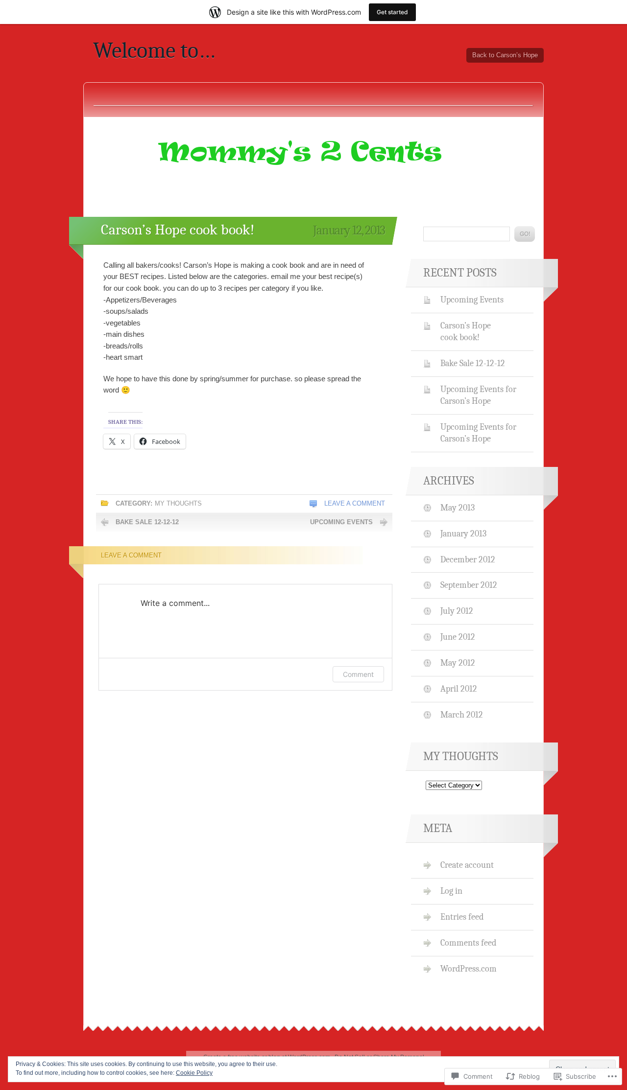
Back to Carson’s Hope (505, 55)
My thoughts (178, 503)
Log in (451, 890)
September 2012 (468, 585)
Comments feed (468, 942)
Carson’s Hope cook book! (178, 229)
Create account (467, 864)
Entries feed (461, 916)
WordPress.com (468, 968)
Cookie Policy (194, 1072)
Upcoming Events (341, 522)
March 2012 (461, 714)
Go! (524, 234)
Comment (358, 674)
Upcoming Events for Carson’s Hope (478, 395)
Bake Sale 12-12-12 (147, 522)
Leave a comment (354, 503)
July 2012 (456, 610)
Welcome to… (154, 50)
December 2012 (467, 559)
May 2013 (457, 507)
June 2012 (457, 636)
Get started (392, 12)
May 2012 (457, 662)
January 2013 (463, 533)
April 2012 (458, 688)
